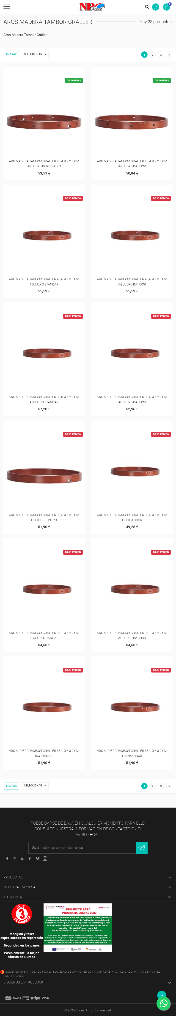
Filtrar (11, 54)
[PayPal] (17, 998)
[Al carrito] (38, 72)
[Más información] (49, 72)
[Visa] (45, 998)
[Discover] (26, 998)
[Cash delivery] (35, 998)
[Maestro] (8, 998)
